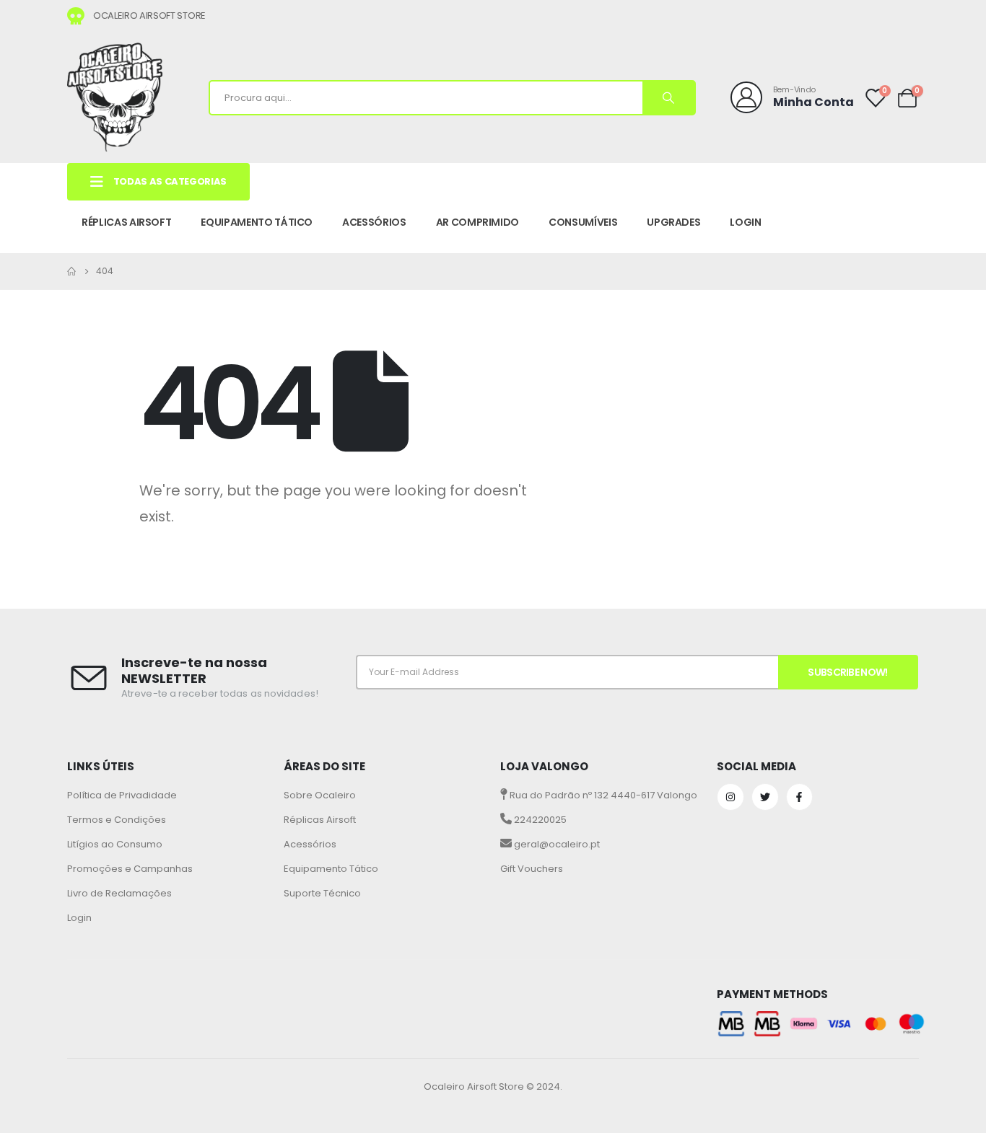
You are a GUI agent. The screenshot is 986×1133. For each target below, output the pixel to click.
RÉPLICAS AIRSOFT (126, 222)
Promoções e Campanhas (130, 869)
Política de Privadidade (122, 795)
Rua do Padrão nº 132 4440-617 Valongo (602, 795)
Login (79, 918)
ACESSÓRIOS (374, 222)
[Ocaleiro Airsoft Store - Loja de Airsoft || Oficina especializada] (114, 97)
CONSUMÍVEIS (583, 222)
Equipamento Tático (331, 869)
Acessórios (310, 844)
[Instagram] (730, 797)
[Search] (668, 97)
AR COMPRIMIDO (477, 222)
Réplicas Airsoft (320, 819)
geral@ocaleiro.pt (556, 844)
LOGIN (745, 222)
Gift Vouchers (531, 869)
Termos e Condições (116, 819)
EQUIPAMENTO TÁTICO (257, 222)
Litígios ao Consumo (114, 844)
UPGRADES (673, 222)
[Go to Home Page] (71, 271)
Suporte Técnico (322, 893)
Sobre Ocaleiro (320, 795)
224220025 (539, 819)
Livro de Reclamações (119, 893)
